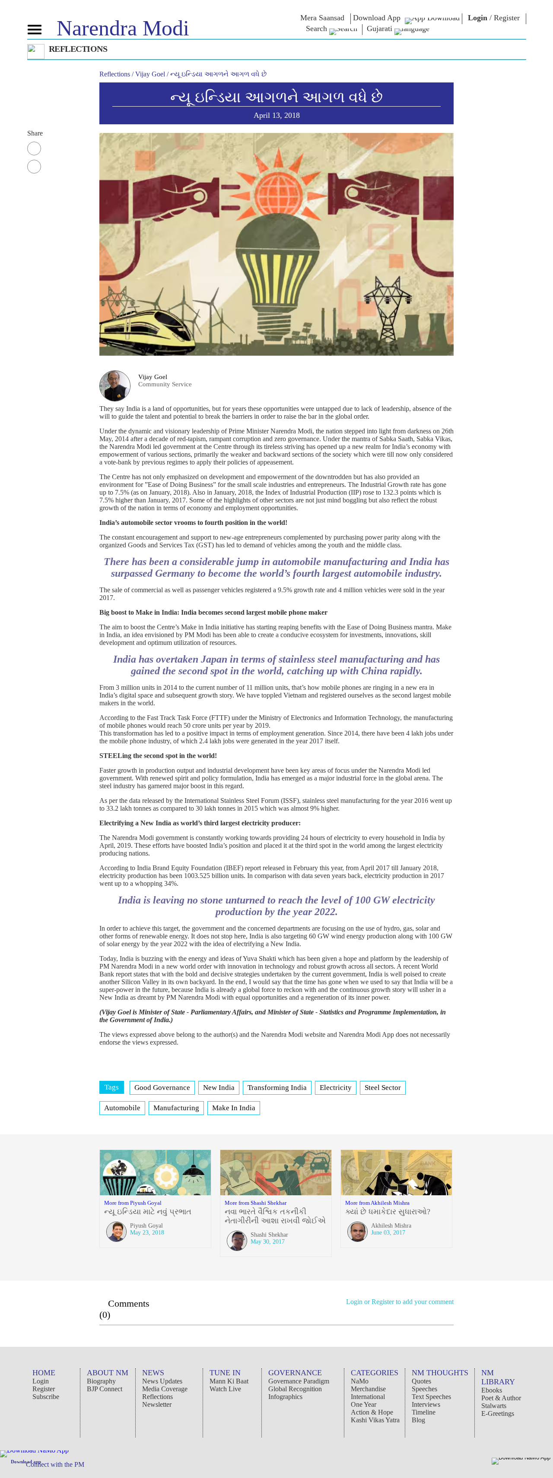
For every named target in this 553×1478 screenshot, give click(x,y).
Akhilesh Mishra (391, 1225)
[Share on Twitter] (34, 167)
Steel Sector (383, 1087)
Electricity (336, 1087)
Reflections (115, 74)
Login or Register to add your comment (400, 1301)
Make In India (233, 1108)
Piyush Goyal (146, 1225)
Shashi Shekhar (269, 1235)
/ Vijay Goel (149, 74)
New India (219, 1087)
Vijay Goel (152, 376)
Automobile (122, 1108)
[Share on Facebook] (34, 148)
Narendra (123, 28)
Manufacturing (176, 1108)
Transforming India (277, 1087)
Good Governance (162, 1087)
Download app (26, 1461)
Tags (112, 1087)
